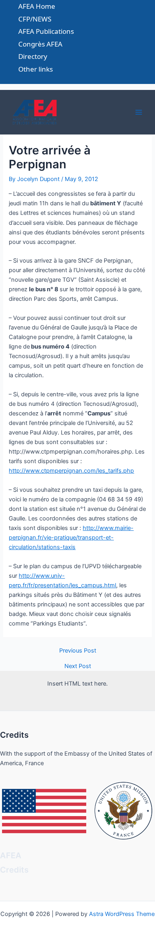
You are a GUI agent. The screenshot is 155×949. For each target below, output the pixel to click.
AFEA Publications (46, 31)
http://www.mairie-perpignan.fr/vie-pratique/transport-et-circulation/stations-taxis (71, 537)
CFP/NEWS (34, 18)
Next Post (77, 666)
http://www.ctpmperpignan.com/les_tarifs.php (71, 470)
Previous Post (77, 651)
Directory (32, 56)
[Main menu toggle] (138, 112)
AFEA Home (36, 6)
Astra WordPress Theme (122, 914)
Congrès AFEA (40, 44)
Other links (35, 69)
